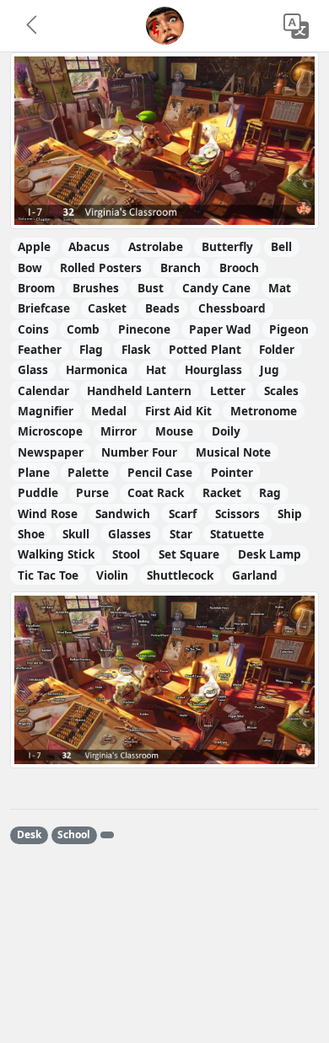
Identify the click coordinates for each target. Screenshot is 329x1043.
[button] (33, 26)
